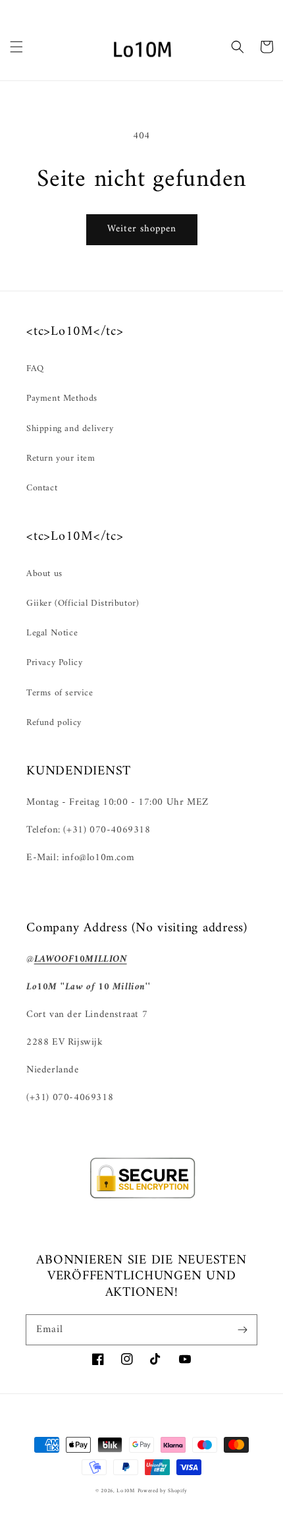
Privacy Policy (54, 663)
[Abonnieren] (242, 1329)
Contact (41, 488)
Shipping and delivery (70, 429)
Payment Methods (61, 398)
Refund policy (54, 722)
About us (44, 574)
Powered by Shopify (163, 1491)
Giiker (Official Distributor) (82, 603)
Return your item (60, 458)
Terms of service (59, 693)
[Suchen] (237, 46)
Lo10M (125, 1491)
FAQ (35, 369)
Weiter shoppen (141, 229)
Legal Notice (52, 633)
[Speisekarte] (16, 46)
